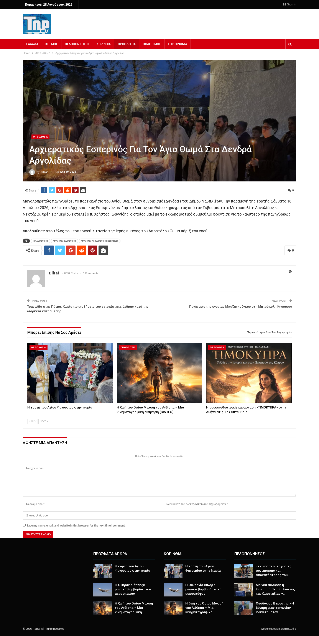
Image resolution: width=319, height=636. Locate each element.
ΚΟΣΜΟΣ (51, 44)
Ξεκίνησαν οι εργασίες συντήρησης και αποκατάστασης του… (273, 570)
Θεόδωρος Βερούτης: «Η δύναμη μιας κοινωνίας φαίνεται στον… (275, 607)
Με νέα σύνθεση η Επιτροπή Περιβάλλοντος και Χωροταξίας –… (275, 589)
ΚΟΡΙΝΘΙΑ (104, 44)
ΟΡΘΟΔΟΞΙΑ (127, 44)
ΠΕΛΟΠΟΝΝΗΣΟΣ (77, 44)
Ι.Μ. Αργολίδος (40, 241)
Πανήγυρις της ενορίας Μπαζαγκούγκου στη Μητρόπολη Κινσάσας (240, 307)
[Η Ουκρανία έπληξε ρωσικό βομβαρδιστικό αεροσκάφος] (102, 590)
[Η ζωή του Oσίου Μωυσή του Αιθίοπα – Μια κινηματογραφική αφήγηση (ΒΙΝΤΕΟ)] (159, 373)
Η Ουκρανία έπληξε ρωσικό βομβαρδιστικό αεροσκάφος (133, 589)
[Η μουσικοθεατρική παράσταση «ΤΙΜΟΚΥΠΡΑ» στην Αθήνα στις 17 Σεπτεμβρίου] (249, 373)
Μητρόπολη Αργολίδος (64, 241)
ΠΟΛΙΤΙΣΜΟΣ (152, 44)
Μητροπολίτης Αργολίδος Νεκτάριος (99, 241)
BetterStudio (288, 628)
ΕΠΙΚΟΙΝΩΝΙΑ (177, 44)
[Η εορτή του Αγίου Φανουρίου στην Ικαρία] (70, 373)
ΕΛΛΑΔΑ (32, 44)
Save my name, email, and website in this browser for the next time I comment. (76, 525)
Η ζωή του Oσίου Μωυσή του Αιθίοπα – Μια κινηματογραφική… (134, 607)
